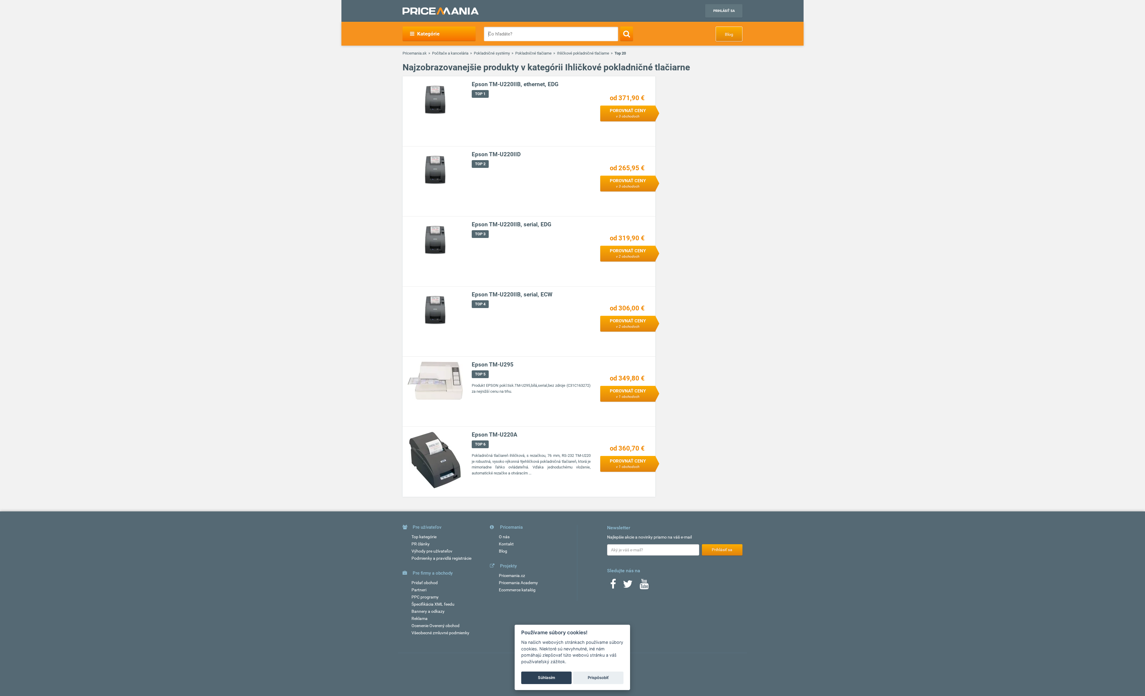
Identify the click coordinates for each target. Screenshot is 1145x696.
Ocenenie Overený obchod (435, 625)
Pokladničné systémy (492, 53)
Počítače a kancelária (450, 53)
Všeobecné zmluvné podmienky (440, 632)
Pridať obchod (424, 582)
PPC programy (425, 597)
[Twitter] (628, 586)
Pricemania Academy (518, 582)
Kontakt (506, 544)
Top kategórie (424, 536)
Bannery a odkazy (428, 611)
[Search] (626, 34)
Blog (729, 34)
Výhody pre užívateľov (431, 551)
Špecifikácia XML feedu (432, 604)
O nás (504, 536)
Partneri (418, 589)
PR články (420, 544)
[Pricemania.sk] (441, 11)
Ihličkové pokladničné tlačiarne (583, 53)
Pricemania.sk (415, 53)
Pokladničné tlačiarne (533, 53)
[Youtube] (644, 586)
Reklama (419, 618)
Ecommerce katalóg (517, 589)
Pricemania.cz (512, 575)
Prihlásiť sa (724, 11)
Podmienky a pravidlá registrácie (441, 558)
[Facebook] (613, 586)
